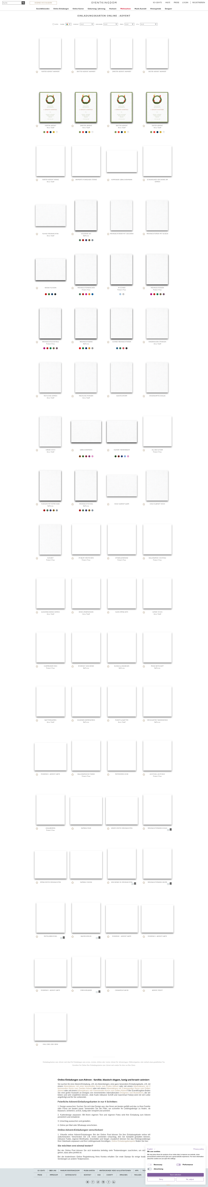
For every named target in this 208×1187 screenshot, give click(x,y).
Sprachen (123, 1175)
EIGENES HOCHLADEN (43, 3)
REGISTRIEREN (198, 2)
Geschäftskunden (42, 9)
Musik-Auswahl (140, 9)
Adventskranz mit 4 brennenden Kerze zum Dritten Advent (102, 1091)
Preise (176, 2)
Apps (136, 1170)
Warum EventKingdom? (70, 1170)
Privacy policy (198, 1149)
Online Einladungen (61, 9)
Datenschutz (70, 1175)
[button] (151, 1149)
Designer (168, 9)
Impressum (54, 1175)
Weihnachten (125, 9)
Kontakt (87, 1175)
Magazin (137, 1175)
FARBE (62, 24)
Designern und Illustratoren (131, 1093)
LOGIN (185, 2)
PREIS (122, 24)
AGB (98, 1175)
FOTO (56, 24)
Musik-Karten (89, 1170)
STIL (137, 24)
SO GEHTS (157, 2)
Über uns (52, 1170)
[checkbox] (149, 1164)
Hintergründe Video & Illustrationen (115, 1170)
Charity (109, 1175)
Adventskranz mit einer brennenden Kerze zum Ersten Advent (91, 1086)
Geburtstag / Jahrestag (96, 9)
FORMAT (76, 24)
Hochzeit (112, 9)
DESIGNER (99, 24)
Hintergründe (155, 9)
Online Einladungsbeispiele (123, 1141)
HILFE (167, 2)
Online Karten (78, 9)
